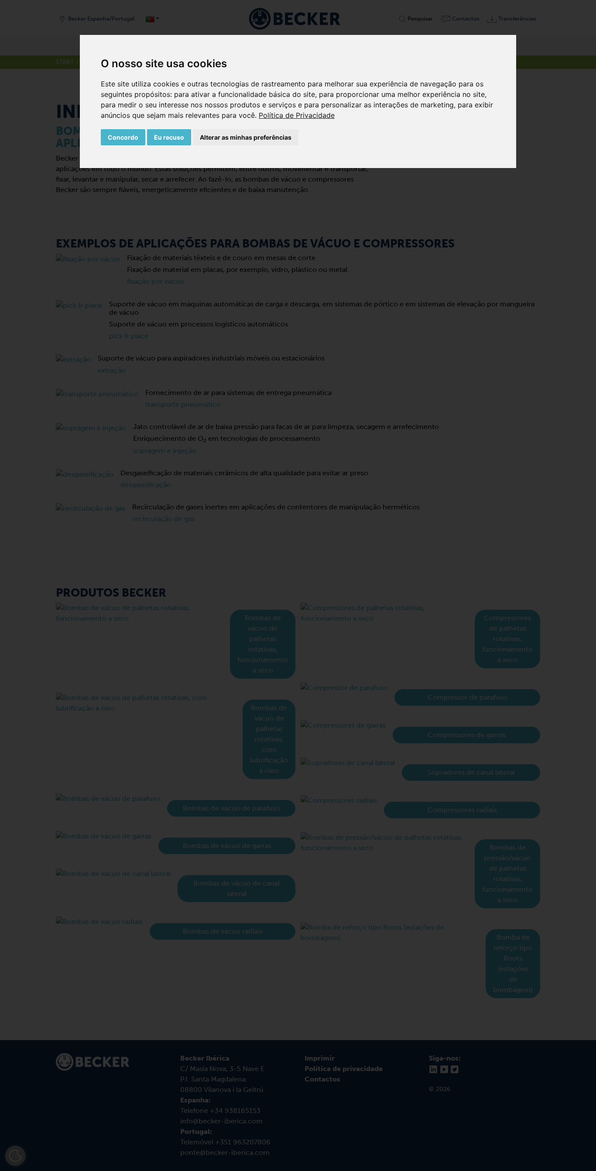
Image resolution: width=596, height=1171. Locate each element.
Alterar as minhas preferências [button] (245, 137)
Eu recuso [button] (169, 137)
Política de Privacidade (297, 115)
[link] (297, 115)
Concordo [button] (123, 137)
